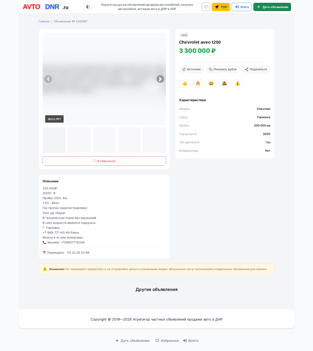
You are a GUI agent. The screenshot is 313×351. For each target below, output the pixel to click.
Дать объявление (134, 340)
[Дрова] (224, 83)
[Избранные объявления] (206, 7)
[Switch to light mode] (88, 7)
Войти (193, 340)
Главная (44, 21)
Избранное (169, 340)
